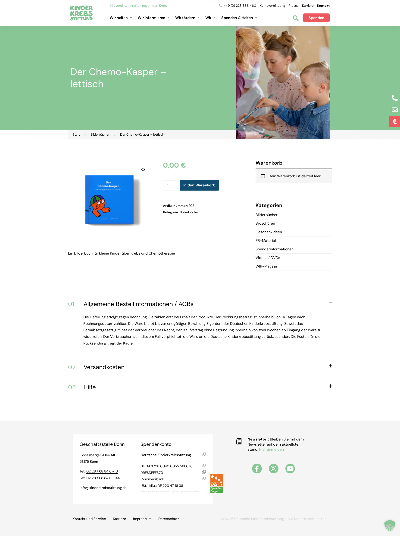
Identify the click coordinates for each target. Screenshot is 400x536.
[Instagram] (273, 468)
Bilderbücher (100, 134)
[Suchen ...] (296, 18)
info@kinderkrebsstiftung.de (103, 487)
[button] (121, 17)
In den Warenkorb (199, 185)
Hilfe (82, 387)
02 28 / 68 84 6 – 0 (102, 471)
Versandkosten (96, 367)
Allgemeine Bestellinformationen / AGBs (131, 304)
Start (76, 134)
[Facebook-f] (257, 468)
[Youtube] (290, 468)
